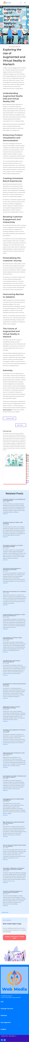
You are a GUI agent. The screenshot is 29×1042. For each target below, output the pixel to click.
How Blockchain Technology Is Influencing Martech (11, 661)
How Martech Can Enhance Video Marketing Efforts (12, 638)
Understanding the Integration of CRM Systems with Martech (14, 615)
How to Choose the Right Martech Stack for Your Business (14, 846)
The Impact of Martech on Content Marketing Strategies (13, 546)
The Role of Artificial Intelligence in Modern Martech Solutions (13, 892)
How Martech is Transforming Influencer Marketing (14, 684)
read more (5, 513)
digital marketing (7, 409)
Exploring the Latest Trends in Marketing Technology (11, 707)
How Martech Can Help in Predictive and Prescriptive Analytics (14, 776)
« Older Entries (4, 912)
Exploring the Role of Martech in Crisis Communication (14, 753)
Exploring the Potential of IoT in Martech (14, 591)
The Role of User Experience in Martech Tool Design (14, 730)
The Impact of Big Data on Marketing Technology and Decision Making (13, 869)
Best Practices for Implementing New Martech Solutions (13, 822)
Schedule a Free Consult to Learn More (14, 937)
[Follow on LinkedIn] (5, 1040)
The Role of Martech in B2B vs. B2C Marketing (13, 523)
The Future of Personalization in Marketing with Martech (12, 569)
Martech (18, 46)
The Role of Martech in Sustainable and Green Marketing (14, 500)
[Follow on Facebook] (2, 1040)
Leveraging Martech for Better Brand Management (13, 799)
